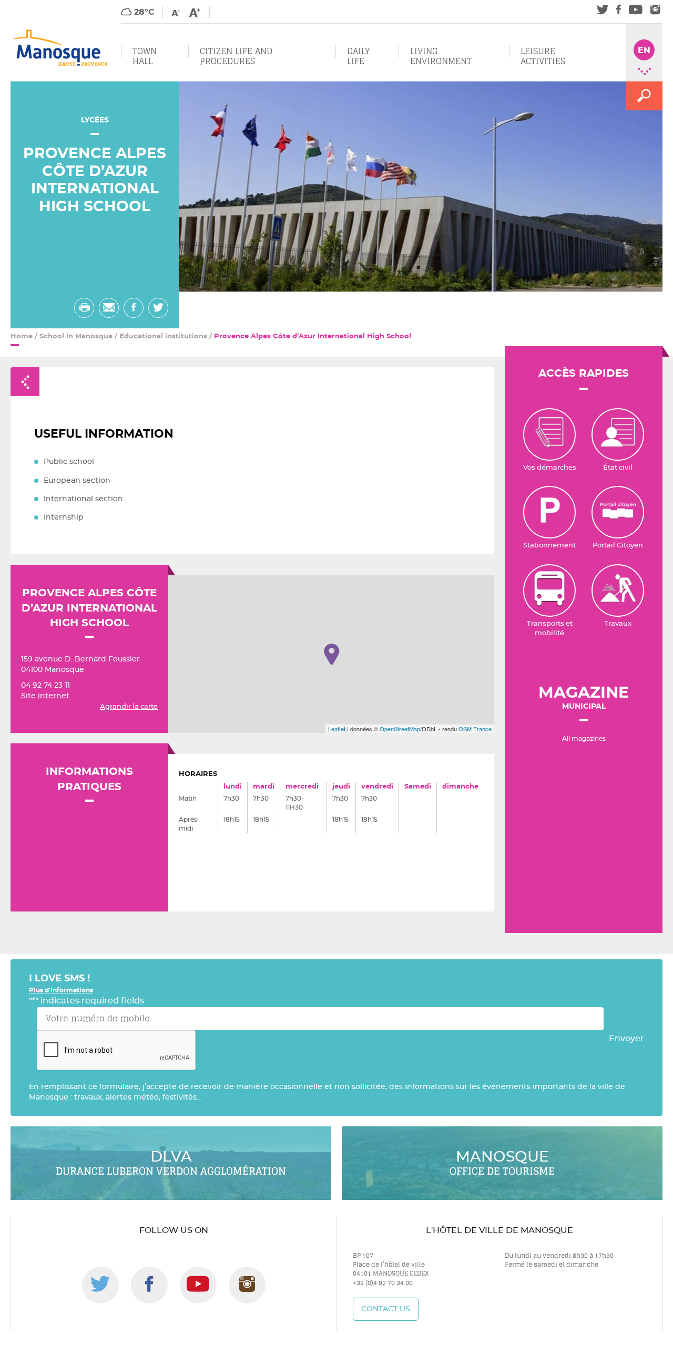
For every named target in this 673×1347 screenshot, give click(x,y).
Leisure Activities (543, 56)
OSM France (475, 728)
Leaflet (336, 728)
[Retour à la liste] (25, 381)
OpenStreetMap (400, 728)
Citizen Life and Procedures (236, 56)
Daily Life (358, 56)
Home (22, 336)
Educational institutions (163, 336)
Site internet (45, 696)
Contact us (385, 1309)
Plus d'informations (61, 990)
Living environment (441, 56)
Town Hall (144, 56)
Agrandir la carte (129, 706)
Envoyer (626, 1038)
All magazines (584, 738)
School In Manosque (76, 336)
